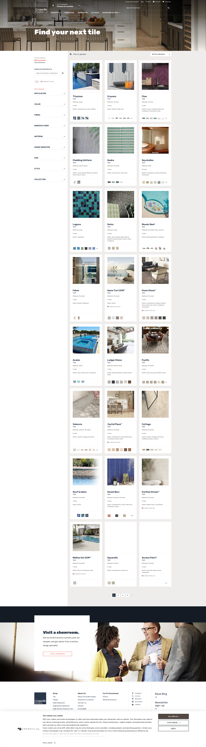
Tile (52, 18)
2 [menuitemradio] (118, 595)
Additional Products (57, 52)
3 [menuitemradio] (122, 595)
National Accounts (110, 700)
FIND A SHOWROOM (57, 654)
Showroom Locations (86, 700)
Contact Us (82, 703)
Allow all (173, 716)
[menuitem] (109, 595)
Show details (47, 743)
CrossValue (54, 48)
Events (105, 697)
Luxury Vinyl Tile (56, 44)
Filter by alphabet (79, 54)
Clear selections (39, 89)
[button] (66, 5)
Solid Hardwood (56, 27)
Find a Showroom (39, 62)
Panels (53, 22)
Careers (80, 706)
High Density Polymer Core (59, 39)
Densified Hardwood (57, 35)
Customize (172, 722)
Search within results (43, 69)
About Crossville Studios (87, 697)
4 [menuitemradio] (127, 595)
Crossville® (82, 709)
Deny (173, 728)
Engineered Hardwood (57, 31)
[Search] (168, 8)
